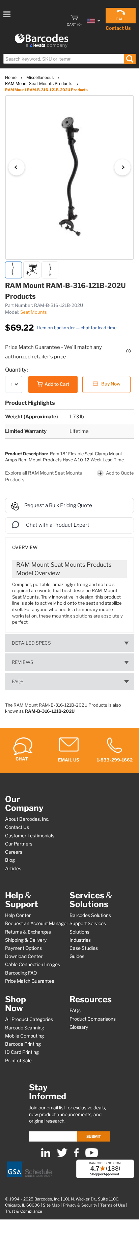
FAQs (18, 681)
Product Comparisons (93, 1019)
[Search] (129, 59)
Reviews (22, 662)
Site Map (51, 1205)
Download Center (24, 956)
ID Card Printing (22, 1052)
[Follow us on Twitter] (62, 1155)
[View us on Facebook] (76, 1155)
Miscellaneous (40, 77)
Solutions (79, 932)
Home (11, 77)
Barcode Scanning (24, 1027)
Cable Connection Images (32, 964)
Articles (13, 868)
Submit (93, 1136)
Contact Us (118, 28)
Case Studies (84, 948)
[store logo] (41, 40)
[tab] (69, 544)
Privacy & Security (80, 1205)
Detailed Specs (31, 643)
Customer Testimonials (29, 835)
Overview (24, 547)
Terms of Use (112, 1205)
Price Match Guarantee (29, 981)
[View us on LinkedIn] (45, 1155)
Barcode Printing (23, 1044)
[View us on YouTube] (91, 1155)
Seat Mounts (33, 312)
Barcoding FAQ (21, 973)
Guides (77, 956)
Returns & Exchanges (28, 932)
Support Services (88, 923)
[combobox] (69, 59)
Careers (13, 852)
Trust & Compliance (23, 1211)
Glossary (79, 1027)
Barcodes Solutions (90, 915)
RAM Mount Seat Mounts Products (39, 83)
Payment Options (23, 948)
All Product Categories (29, 1019)
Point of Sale (18, 1060)
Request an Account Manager (36, 923)
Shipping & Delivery (26, 940)
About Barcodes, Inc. (27, 819)
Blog (10, 860)
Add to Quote (120, 473)
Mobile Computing (24, 1036)
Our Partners (18, 844)
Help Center (18, 915)
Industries (80, 940)
